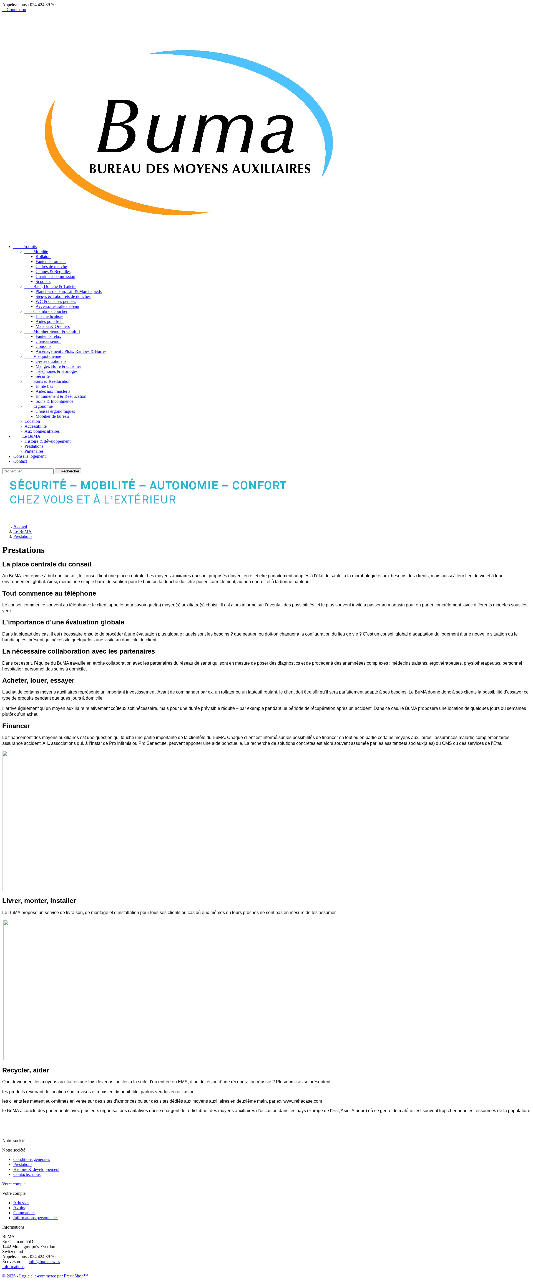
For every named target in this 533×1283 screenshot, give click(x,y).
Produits (25, 246)
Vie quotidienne (42, 356)
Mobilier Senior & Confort (52, 331)
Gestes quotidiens (51, 361)
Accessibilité (35, 426)
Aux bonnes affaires (42, 431)
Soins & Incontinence (54, 401)
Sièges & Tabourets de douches (63, 296)
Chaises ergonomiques (55, 411)
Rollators (43, 256)
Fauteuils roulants (51, 261)
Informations (13, 1266)
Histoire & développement (47, 441)
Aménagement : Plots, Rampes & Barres (71, 351)
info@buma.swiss (44, 1261)
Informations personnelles (35, 1217)
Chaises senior (48, 341)
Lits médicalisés (49, 316)
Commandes (24, 1212)
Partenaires (34, 451)
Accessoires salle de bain (57, 306)
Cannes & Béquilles (53, 271)
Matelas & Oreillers (53, 326)
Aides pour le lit (50, 321)
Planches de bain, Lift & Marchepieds (69, 291)
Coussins (43, 346)
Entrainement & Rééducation (61, 396)
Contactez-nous (27, 1174)
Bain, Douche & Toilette (50, 286)
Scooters (43, 281)
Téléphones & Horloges (56, 371)
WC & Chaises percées (56, 301)
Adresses (21, 1202)
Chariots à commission (55, 276)
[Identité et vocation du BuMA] (156, 517)
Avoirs (19, 1207)
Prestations (33, 446)
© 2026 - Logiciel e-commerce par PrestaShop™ (45, 1276)
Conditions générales (31, 1159)
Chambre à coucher (45, 311)
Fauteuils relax (48, 336)
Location (32, 421)
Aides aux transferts (53, 391)
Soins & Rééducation (47, 381)
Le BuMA (27, 436)
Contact (20, 461)
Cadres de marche (51, 266)
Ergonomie (38, 406)
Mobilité (36, 251)
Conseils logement (29, 456)
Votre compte (14, 1183)
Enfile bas (44, 386)
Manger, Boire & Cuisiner (58, 366)
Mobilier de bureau (52, 416)
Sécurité (43, 376)
